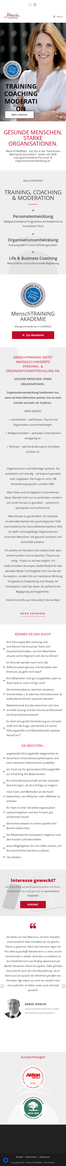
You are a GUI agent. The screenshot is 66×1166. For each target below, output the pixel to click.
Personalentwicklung (33, 216)
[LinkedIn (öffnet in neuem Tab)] (35, 4)
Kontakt (19, 1157)
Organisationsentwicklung (33, 239)
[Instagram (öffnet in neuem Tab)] (31, 4)
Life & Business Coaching (33, 258)
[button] (19, 114)
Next (64, 988)
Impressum (45, 1157)
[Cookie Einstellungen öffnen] (5, 1161)
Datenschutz (31, 1157)
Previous (2, 988)
